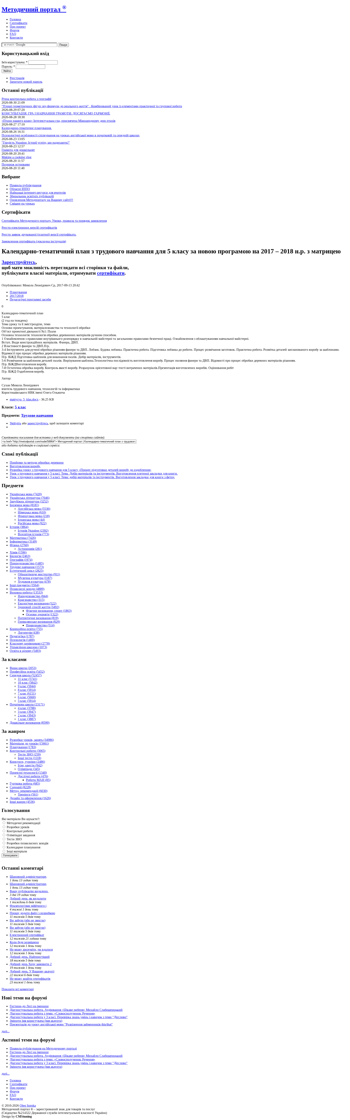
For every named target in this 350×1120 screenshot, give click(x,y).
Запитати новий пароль (26, 81)
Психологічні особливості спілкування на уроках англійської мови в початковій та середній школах (71, 135)
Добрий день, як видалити (28, 898)
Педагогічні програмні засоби (30, 299)
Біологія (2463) (20, 556)
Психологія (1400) (22, 640)
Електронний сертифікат (27, 935)
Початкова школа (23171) (27, 704)
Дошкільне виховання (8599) (29, 722)
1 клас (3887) (27, 719)
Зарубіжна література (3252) (29, 501)
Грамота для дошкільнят (18, 150)
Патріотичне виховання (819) (38, 618)
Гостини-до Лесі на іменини (29, 1006)
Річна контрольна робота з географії (26, 99)
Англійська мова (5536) (34, 508)
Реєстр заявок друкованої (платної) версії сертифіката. (39, 234)
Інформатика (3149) (23, 541)
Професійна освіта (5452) (27, 671)
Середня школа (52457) (26, 675)
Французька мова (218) (34, 516)
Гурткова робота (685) (25, 783)
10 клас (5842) (27, 682)
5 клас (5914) (27, 700)
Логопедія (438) (28, 632)
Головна (15, 19)
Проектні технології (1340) (28, 772)
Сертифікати (18, 23)
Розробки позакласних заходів (27, 843)
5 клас (20, 407)
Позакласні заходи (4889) (27, 589)
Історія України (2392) (33, 530)
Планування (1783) (23, 747)
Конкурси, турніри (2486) (27, 761)
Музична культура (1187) (35, 578)
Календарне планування (23, 847)
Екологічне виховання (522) (37, 603)
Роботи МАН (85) (38, 780)
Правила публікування (25, 185)
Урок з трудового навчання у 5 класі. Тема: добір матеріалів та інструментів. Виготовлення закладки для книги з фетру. (92, 477)
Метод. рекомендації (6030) (28, 791)
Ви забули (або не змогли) (27, 920)
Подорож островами (16, 164)
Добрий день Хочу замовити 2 (31, 964)
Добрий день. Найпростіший (30, 956)
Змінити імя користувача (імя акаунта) (36, 1020)
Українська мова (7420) (26, 494)
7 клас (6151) (27, 693)
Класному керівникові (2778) (30, 643)
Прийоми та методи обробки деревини (37, 462)
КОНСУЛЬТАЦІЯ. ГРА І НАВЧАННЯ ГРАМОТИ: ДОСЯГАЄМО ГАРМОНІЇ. (56, 113)
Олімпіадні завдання (20, 835)
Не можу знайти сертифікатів (30, 978)
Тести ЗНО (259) (29, 754)
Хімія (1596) (18, 552)
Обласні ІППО (20, 189)
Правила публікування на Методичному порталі (43, 1048)
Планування (18, 292)
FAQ (13, 34)
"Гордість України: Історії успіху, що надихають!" (36, 142)
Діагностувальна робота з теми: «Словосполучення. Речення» (52, 1013)
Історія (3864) (19, 527)
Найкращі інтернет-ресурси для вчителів (38, 192)
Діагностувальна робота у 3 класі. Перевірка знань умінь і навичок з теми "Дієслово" (69, 1017)
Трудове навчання (37, 415)
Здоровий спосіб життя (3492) (38, 607)
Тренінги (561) (28, 794)
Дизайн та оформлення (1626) (30, 798)
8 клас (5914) (27, 690)
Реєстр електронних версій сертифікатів (29, 227)
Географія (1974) (21, 559)
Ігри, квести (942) (30, 765)
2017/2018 (16, 296)
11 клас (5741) (27, 679)
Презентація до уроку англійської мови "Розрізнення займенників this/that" (61, 1024)
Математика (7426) (23, 538)
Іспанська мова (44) (31, 519)
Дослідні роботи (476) (33, 776)
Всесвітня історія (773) (33, 534)
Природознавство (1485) (27, 563)
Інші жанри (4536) (22, 801)
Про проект (18, 26)
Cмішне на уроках (22, 203)
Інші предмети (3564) (24, 585)
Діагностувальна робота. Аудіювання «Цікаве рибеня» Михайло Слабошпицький (66, 1010)
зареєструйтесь (37, 423)
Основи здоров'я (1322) (42, 614)
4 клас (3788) (27, 708)
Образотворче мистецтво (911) (39, 574)
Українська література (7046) (29, 497)
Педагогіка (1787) (22, 636)
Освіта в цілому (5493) (25, 650)
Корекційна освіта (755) (26, 629)
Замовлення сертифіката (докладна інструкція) (34, 241)
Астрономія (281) (30, 548)
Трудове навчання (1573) (27, 567)
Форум (14, 30)
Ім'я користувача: (15, 62)
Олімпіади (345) (29, 769)
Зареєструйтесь (19, 262)
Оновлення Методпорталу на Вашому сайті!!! (41, 200)
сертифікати (111, 273)
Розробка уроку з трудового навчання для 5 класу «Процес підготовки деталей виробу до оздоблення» (80, 470)
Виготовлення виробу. (25, 466)
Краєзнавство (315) (31, 599)
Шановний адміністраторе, (28, 876)
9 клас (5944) (27, 686)
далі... (6, 1031)
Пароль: (8, 66)
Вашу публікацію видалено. (29, 891)
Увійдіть (15, 423)
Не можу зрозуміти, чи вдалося (31, 949)
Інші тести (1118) (29, 758)
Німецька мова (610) (32, 512)
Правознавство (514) (40, 625)
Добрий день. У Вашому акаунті (32, 971)
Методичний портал (34, 9)
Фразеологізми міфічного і (28, 905)
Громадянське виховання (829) (39, 621)
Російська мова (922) (32, 523)
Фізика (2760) (19, 545)
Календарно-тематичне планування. (27, 128)
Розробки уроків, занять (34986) (32, 740)
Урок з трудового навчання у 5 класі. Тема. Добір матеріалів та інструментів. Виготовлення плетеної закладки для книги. (94, 473)
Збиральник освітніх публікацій (32, 196)
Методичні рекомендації (23, 823)
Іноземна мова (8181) (24, 505)
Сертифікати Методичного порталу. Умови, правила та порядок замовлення (54, 220)
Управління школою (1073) (28, 647)
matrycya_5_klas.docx (24, 399)
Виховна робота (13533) (26, 592)
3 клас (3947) (27, 711)
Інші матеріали (16, 851)
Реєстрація (17, 78)
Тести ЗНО (14, 839)
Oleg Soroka (28, 1105)
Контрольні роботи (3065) (27, 750)
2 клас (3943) (27, 715)
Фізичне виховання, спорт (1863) (48, 610)
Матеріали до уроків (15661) (29, 743)
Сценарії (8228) (20, 787)
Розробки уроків (17, 827)
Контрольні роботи (19, 831)
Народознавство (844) (33, 596)
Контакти (16, 37)
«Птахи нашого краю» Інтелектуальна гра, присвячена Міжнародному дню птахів (58, 120)
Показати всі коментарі (18, 989)
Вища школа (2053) (23, 668)
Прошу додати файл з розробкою (32, 913)
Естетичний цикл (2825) (26, 570)
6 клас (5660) (27, 697)
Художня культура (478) (34, 581)
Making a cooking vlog (16, 157)
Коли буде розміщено (24, 942)
